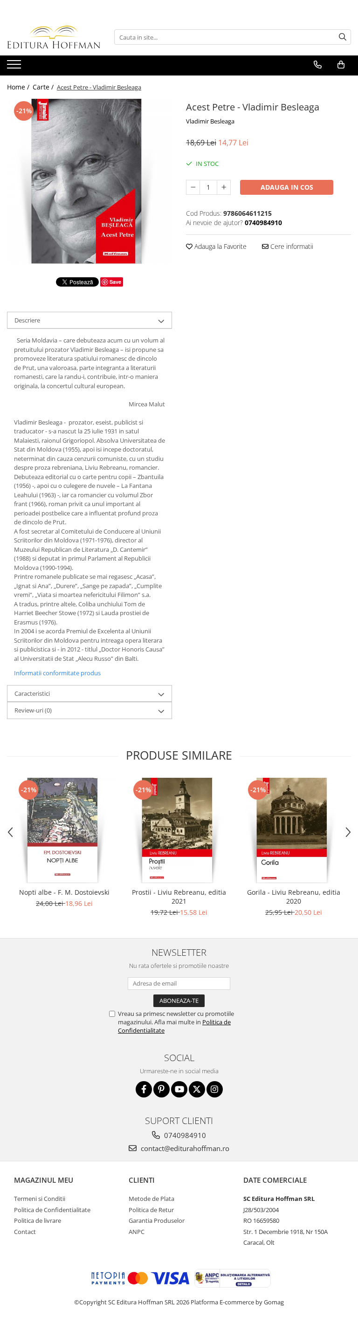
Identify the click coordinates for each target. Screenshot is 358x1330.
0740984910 (184, 1135)
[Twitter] (197, 1089)
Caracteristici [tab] (32, 693)
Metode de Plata (151, 1198)
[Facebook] (144, 1089)
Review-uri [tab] (33, 710)
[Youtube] (179, 1089)
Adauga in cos (287, 187)
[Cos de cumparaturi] (341, 64)
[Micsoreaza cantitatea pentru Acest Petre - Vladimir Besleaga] (193, 187)
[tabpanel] (89, 181)
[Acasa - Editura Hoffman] (53, 37)
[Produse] (15, 67)
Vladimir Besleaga (210, 121)
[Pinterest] (161, 1089)
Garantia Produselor (157, 1220)
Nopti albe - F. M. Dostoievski (64, 892)
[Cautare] (342, 37)
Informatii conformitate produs (57, 673)
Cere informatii (290, 246)
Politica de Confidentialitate (52, 1210)
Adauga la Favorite (220, 246)
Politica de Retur (151, 1210)
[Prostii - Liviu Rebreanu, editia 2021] (179, 830)
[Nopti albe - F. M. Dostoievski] (64, 830)
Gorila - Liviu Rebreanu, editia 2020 (293, 896)
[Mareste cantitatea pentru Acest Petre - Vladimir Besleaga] (224, 187)
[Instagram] (215, 1089)
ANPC (137, 1231)
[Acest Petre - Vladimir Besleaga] (89, 181)
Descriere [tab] (27, 320)
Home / (19, 86)
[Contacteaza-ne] (317, 64)
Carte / (44, 86)
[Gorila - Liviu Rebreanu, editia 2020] (293, 830)
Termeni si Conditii (39, 1198)
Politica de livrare (37, 1220)
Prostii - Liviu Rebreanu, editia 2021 (179, 896)
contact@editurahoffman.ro (184, 1148)
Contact (25, 1231)
